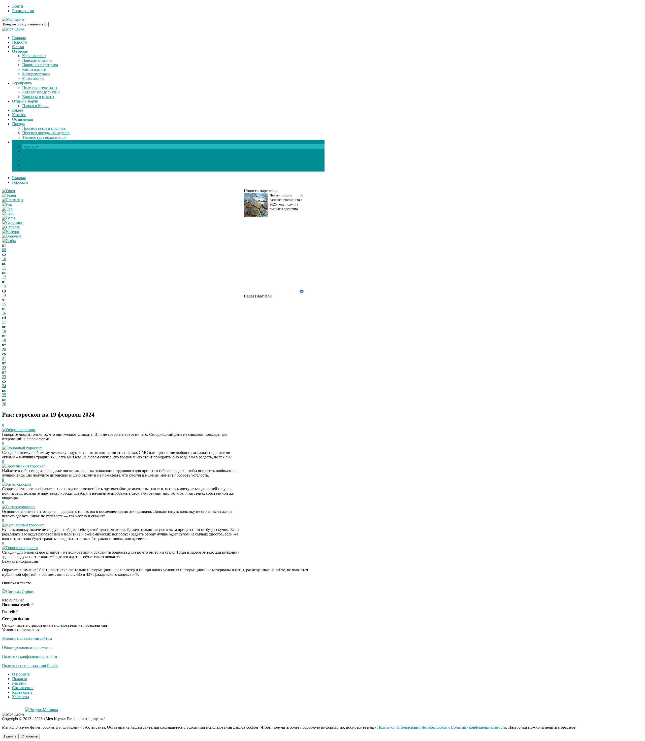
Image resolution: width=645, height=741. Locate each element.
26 (4, 404)
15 (4, 304)
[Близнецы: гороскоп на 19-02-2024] (12, 200)
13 (4, 286)
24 (4, 386)
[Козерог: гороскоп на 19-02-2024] (11, 231)
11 (4, 268)
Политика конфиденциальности (29, 656)
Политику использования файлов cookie (411, 727)
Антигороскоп (18, 484)
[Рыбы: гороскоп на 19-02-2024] (9, 241)
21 (4, 358)
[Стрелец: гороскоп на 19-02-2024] (11, 227)
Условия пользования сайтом (27, 638)
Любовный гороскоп (24, 448)
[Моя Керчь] (13, 19)
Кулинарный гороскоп (25, 525)
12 (4, 277)
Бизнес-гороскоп (20, 507)
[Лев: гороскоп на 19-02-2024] (7, 209)
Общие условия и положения (27, 647)
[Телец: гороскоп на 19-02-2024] (9, 195)
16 (4, 313)
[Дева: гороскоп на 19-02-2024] (8, 213)
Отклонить (30, 736)
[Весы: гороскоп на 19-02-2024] (8, 218)
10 (4, 259)
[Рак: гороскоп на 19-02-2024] (7, 204)
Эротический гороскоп (26, 466)
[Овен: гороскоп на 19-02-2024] (8, 191)
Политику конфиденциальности (478, 727)
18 (4, 331)
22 (4, 367)
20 (4, 349)
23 (4, 377)
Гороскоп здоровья (22, 548)
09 (4, 250)
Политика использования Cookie (30, 665)
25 (4, 395)
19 (4, 340)
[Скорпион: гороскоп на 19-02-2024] (12, 222)
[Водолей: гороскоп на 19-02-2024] (11, 236)
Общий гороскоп (20, 430)
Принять (10, 736)
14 (4, 295)
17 (4, 322)
